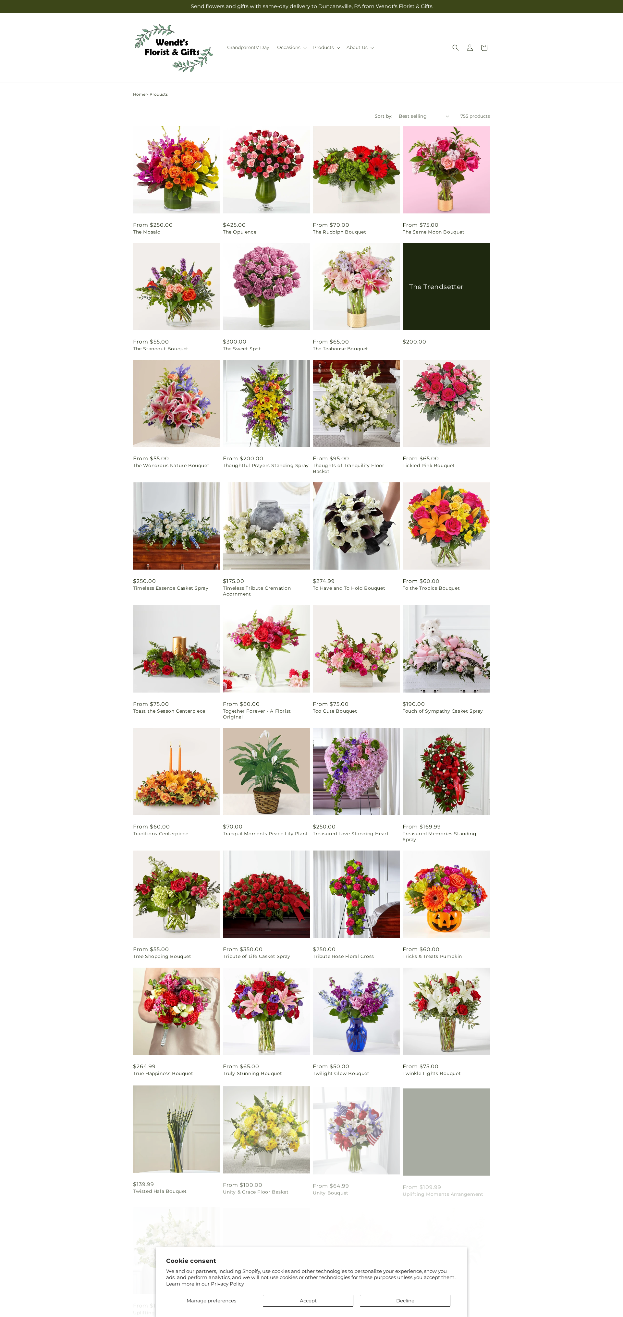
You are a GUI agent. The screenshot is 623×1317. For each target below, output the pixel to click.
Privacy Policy (227, 1284)
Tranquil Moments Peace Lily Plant (265, 834)
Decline (405, 1301)
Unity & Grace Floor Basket (256, 1190)
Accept (308, 1301)
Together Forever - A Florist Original (257, 714)
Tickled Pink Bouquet (429, 465)
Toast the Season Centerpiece (169, 711)
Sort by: (383, 116)
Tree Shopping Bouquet (162, 956)
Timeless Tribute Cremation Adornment (257, 591)
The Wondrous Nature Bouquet (171, 465)
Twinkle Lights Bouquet (432, 1073)
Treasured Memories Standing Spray (439, 836)
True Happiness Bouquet (163, 1073)
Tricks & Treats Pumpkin (432, 956)
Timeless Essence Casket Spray (170, 588)
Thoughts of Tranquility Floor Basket (348, 468)
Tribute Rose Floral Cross (343, 956)
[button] (291, 47)
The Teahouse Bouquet (340, 349)
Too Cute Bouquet (335, 711)
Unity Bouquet (330, 1190)
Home (139, 94)
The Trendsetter (436, 286)
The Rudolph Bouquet (339, 232)
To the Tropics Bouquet (431, 588)
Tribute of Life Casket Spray (256, 956)
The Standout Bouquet (161, 349)
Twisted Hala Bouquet (160, 1190)
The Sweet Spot (242, 349)
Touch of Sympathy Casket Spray (443, 711)
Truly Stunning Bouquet (252, 1073)
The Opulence (239, 232)
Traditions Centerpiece (160, 834)
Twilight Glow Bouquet (341, 1073)
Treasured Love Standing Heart (351, 834)
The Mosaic (146, 232)
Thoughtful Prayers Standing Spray (266, 465)
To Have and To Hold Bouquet (349, 588)
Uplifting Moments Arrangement (443, 1190)
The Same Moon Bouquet (434, 232)
